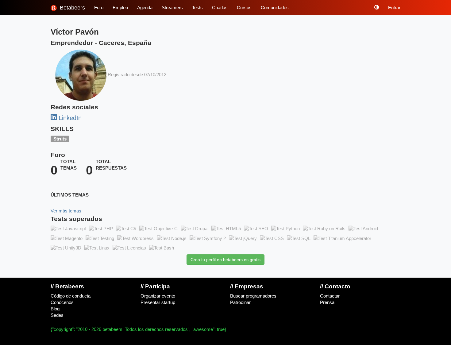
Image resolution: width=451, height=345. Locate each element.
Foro (98, 7)
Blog (55, 308)
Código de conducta (71, 296)
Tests (197, 7)
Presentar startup (158, 302)
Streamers (172, 7)
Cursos (244, 7)
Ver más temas (66, 210)
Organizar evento (158, 296)
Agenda (144, 7)
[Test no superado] (68, 228)
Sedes (57, 315)
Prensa (327, 302)
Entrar (394, 7)
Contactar (330, 296)
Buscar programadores (253, 296)
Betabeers (71, 8)
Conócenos (62, 302)
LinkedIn (69, 117)
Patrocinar (240, 302)
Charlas (220, 7)
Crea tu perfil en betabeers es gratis (225, 259)
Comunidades (275, 7)
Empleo (120, 7)
